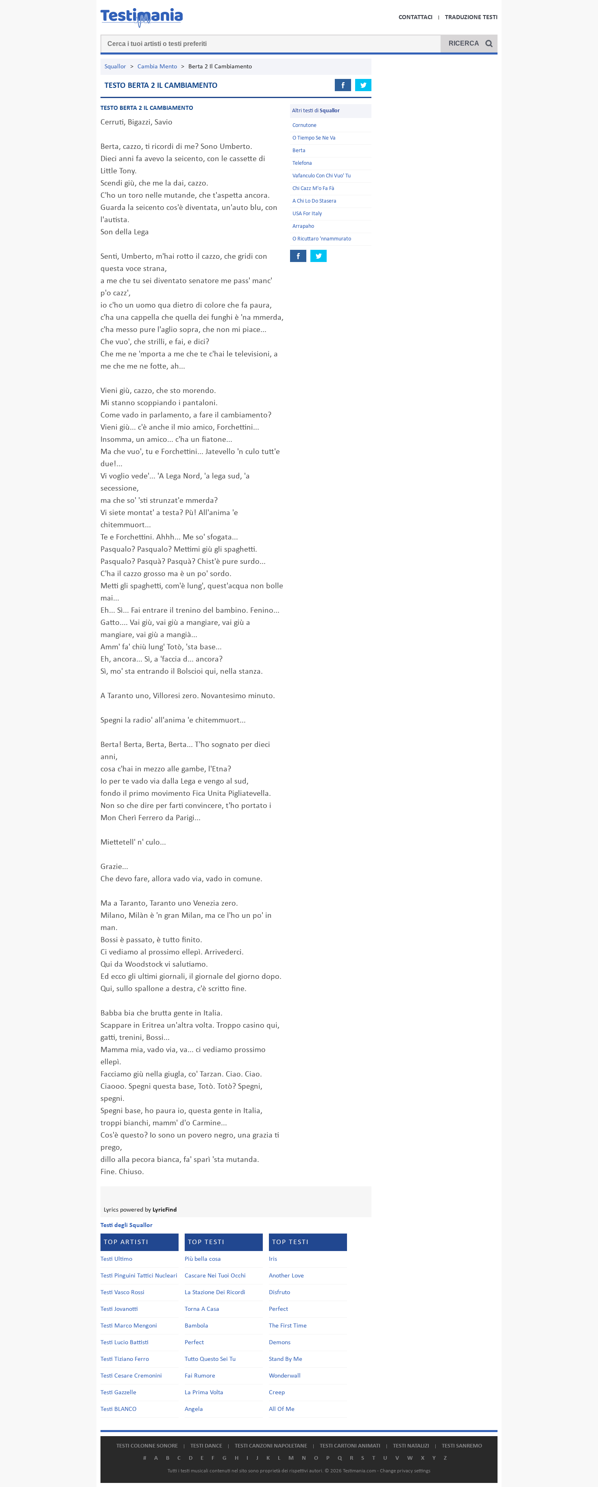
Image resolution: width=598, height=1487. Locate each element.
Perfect (194, 1342)
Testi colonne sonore (147, 1446)
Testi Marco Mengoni (128, 1326)
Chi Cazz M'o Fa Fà (313, 189)
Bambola (196, 1326)
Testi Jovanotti (119, 1309)
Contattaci (415, 17)
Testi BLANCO (118, 1409)
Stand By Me (285, 1359)
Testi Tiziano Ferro (124, 1359)
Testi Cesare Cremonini (131, 1376)
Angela (194, 1409)
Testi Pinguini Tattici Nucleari (138, 1276)
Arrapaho (303, 226)
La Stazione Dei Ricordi (215, 1292)
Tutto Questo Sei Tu (210, 1359)
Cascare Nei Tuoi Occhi (215, 1276)
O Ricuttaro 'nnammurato (321, 239)
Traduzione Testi (471, 17)
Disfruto (279, 1292)
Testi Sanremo (462, 1446)
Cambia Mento (157, 66)
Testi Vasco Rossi (122, 1292)
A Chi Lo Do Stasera (314, 201)
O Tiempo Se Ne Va (314, 138)
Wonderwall (285, 1376)
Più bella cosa (203, 1259)
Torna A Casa (202, 1309)
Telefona (302, 163)
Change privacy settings (405, 1471)
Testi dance (206, 1446)
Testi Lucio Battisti (124, 1342)
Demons (279, 1342)
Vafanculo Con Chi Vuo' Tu (321, 176)
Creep (277, 1392)
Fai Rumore (200, 1376)
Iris (273, 1259)
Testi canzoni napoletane (271, 1446)
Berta (299, 151)
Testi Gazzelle (118, 1392)
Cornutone (304, 125)
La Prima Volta (204, 1392)
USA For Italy (307, 214)
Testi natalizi (411, 1446)
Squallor (115, 66)
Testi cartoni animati (350, 1446)
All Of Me (282, 1409)
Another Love (286, 1276)
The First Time (288, 1326)
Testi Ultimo (116, 1259)
